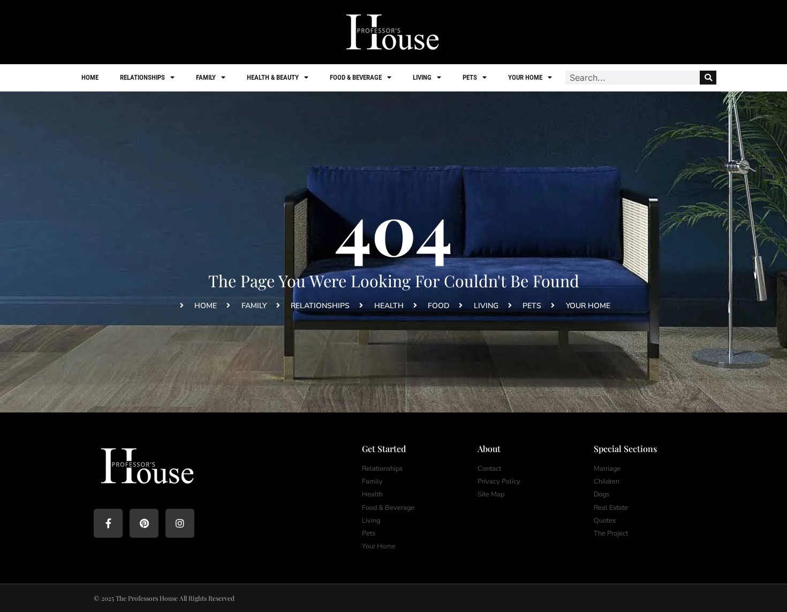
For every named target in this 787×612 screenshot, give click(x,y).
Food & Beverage (356, 77)
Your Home (525, 77)
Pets (470, 77)
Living (422, 77)
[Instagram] (179, 523)
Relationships (142, 77)
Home (90, 77)
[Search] (708, 78)
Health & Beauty (273, 77)
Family (206, 77)
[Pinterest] (144, 523)
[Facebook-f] (108, 523)
